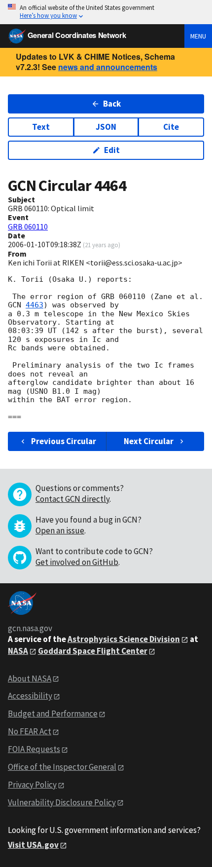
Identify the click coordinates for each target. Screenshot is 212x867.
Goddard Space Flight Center (92, 650)
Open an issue (59, 530)
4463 (34, 305)
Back (112, 103)
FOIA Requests (34, 749)
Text (41, 126)
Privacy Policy (32, 784)
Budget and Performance (53, 713)
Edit (112, 150)
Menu (198, 36)
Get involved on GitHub (76, 562)
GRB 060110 (28, 226)
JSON (106, 126)
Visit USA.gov (33, 844)
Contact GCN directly (72, 498)
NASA (18, 650)
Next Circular (149, 441)
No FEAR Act (29, 731)
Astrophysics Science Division (124, 639)
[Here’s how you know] (106, 12)
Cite (171, 126)
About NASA (29, 678)
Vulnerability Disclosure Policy (62, 802)
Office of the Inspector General (62, 766)
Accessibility (30, 695)
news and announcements (107, 67)
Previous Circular (63, 441)
